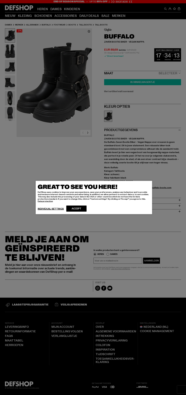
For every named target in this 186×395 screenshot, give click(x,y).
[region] (94, 197)
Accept (76, 208)
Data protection (45, 201)
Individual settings (51, 208)
